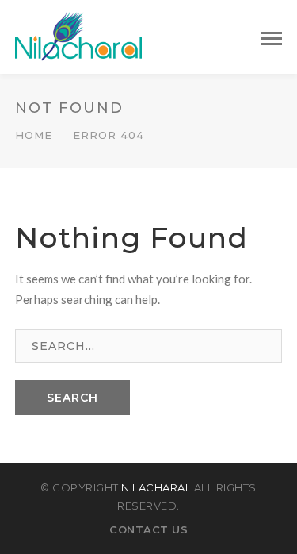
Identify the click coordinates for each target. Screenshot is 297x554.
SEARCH (72, 397)
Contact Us (148, 529)
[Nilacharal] (78, 35)
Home (33, 135)
